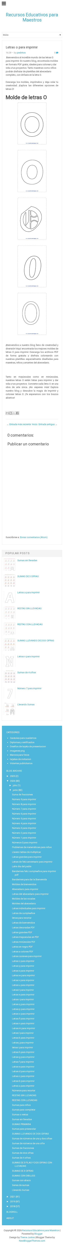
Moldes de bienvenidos (24, 884)
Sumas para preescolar (24, 1129)
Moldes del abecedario (24, 903)
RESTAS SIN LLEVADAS (29, 608)
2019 (12, 1201)
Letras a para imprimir (28, 592)
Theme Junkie (27, 1237)
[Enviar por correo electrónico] (7, 413)
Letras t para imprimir (23, 990)
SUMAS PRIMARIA (21, 1124)
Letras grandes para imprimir (27, 857)
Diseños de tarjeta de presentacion (28, 746)
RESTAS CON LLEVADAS (30, 624)
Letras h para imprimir (23, 1052)
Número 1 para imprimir (24, 837)
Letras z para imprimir (23, 961)
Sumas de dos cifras (22, 1153)
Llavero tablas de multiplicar (26, 852)
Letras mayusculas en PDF (25, 937)
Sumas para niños (21, 1105)
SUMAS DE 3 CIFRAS (28, 576)
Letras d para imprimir (23, 1071)
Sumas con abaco (21, 1180)
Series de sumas (20, 1185)
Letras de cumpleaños (23, 913)
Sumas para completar (23, 1109)
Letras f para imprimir (23, 1061)
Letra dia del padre (21, 866)
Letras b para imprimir (23, 1081)
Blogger (38, 1233)
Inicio (35, 424)
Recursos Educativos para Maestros (32, 17)
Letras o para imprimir (22, 47)
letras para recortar (21, 918)
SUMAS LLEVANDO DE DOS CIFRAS (35, 640)
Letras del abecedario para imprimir (30, 894)
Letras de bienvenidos (23, 922)
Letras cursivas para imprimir (27, 956)
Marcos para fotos (19, 755)
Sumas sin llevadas (27, 560)
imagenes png (17, 750)
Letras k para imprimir (23, 1037)
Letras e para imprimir (23, 1066)
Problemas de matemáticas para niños (32, 847)
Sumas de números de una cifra (28, 1143)
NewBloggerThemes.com (32, 1240)
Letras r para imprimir (23, 999)
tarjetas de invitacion (20, 759)
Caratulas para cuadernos (23, 738)
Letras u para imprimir (23, 985)
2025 (12, 776)
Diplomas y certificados (22, 742)
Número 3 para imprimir (24, 828)
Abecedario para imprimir (25, 889)
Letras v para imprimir (23, 980)
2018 (12, 1206)
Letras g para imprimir (23, 1057)
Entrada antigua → (48, 424)
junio (15, 790)
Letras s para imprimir (23, 994)
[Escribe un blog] (10, 413)
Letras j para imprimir (23, 1042)
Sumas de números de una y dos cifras (32, 1138)
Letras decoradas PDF (23, 927)
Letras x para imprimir (23, 970)
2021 (12, 1196)
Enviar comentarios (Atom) (33, 537)
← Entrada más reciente (19, 424)
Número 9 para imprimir (24, 799)
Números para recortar (23, 1090)
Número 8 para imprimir (24, 804)
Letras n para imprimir (28, 656)
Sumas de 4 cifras (26, 672)
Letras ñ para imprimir (23, 1018)
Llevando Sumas (25, 704)
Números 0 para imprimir (24, 842)
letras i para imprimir (22, 1047)
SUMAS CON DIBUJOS (23, 1175)
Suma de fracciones (22, 794)
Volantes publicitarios (21, 763)
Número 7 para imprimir (29, 688)
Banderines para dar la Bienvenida (29, 879)
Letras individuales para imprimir (28, 908)
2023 (12, 781)
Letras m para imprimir (23, 1028)
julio (15, 785)
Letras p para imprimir (23, 1009)
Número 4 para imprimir (24, 823)
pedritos (21, 52)
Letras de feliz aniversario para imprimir (32, 861)
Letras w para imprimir (23, 975)
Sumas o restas (20, 1114)
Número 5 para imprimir (24, 818)
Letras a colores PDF (22, 951)
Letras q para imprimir (23, 1004)
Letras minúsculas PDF (23, 942)
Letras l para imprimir (23, 1033)
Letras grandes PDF (22, 932)
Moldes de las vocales (23, 898)
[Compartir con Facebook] (17, 413)
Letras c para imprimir (23, 1076)
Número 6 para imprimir (24, 813)
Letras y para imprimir (23, 966)
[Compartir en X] (14, 413)
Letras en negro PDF (22, 946)
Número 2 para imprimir (24, 833)
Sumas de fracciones (23, 1148)
